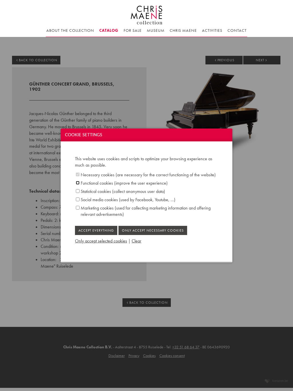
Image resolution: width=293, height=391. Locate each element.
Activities (212, 30)
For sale (133, 30)
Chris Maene (183, 30)
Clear (136, 241)
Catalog (108, 30)
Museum (156, 30)
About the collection (70, 30)
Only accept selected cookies (101, 241)
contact (237, 30)
